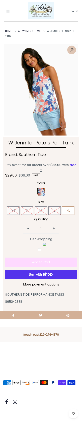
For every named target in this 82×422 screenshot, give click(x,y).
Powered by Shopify (62, 413)
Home (8, 31)
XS (13, 210)
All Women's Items (29, 31)
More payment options (41, 284)
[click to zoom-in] (71, 50)
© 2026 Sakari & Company (23, 413)
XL (68, 210)
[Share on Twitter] (40, 315)
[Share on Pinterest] (68, 315)
